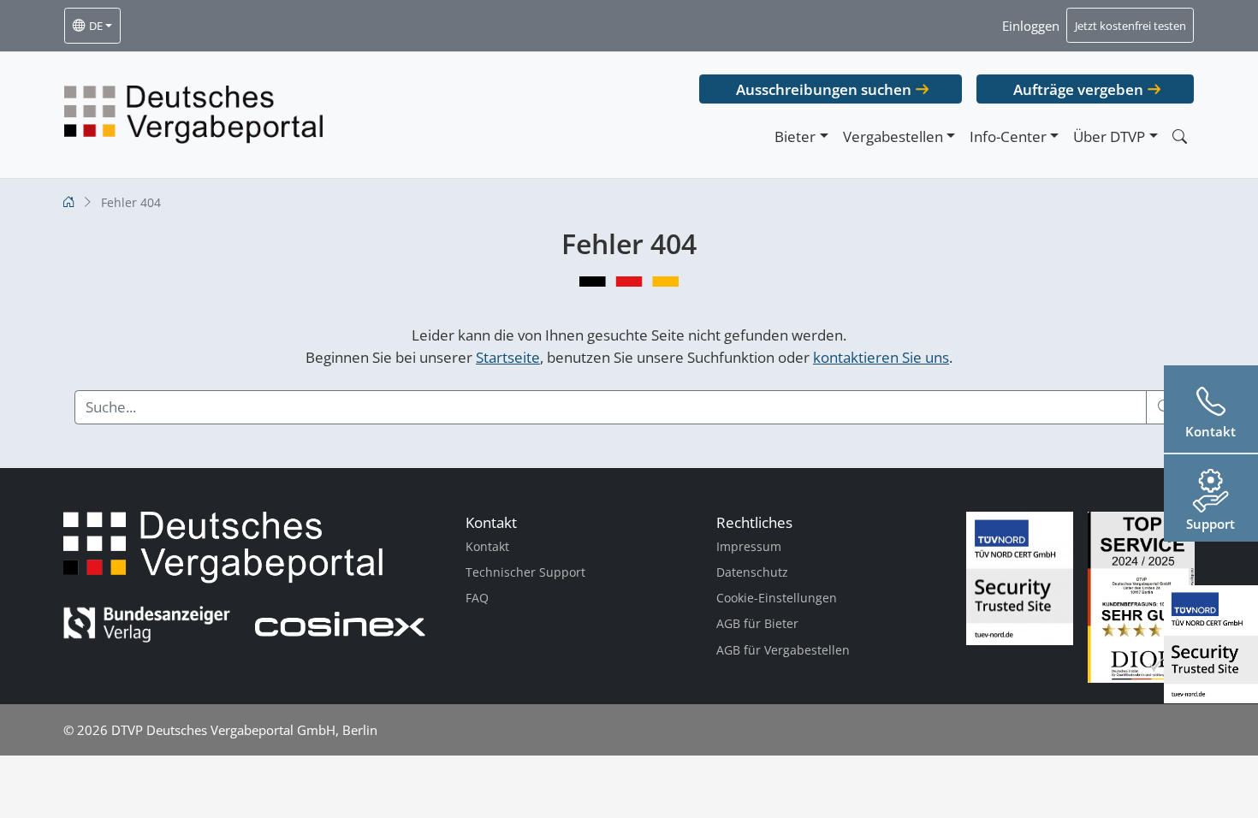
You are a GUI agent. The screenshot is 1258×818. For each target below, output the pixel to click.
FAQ (477, 598)
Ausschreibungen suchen (823, 89)
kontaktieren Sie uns (881, 357)
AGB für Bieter (757, 623)
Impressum (748, 546)
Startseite (508, 357)
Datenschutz (752, 572)
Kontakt (487, 546)
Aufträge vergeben (1078, 89)
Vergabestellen (893, 136)
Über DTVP (1109, 136)
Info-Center (1008, 136)
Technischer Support (525, 572)
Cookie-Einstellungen (776, 598)
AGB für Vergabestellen (783, 650)
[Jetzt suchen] (1179, 136)
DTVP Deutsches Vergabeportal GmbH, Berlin (244, 729)
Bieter (795, 136)
